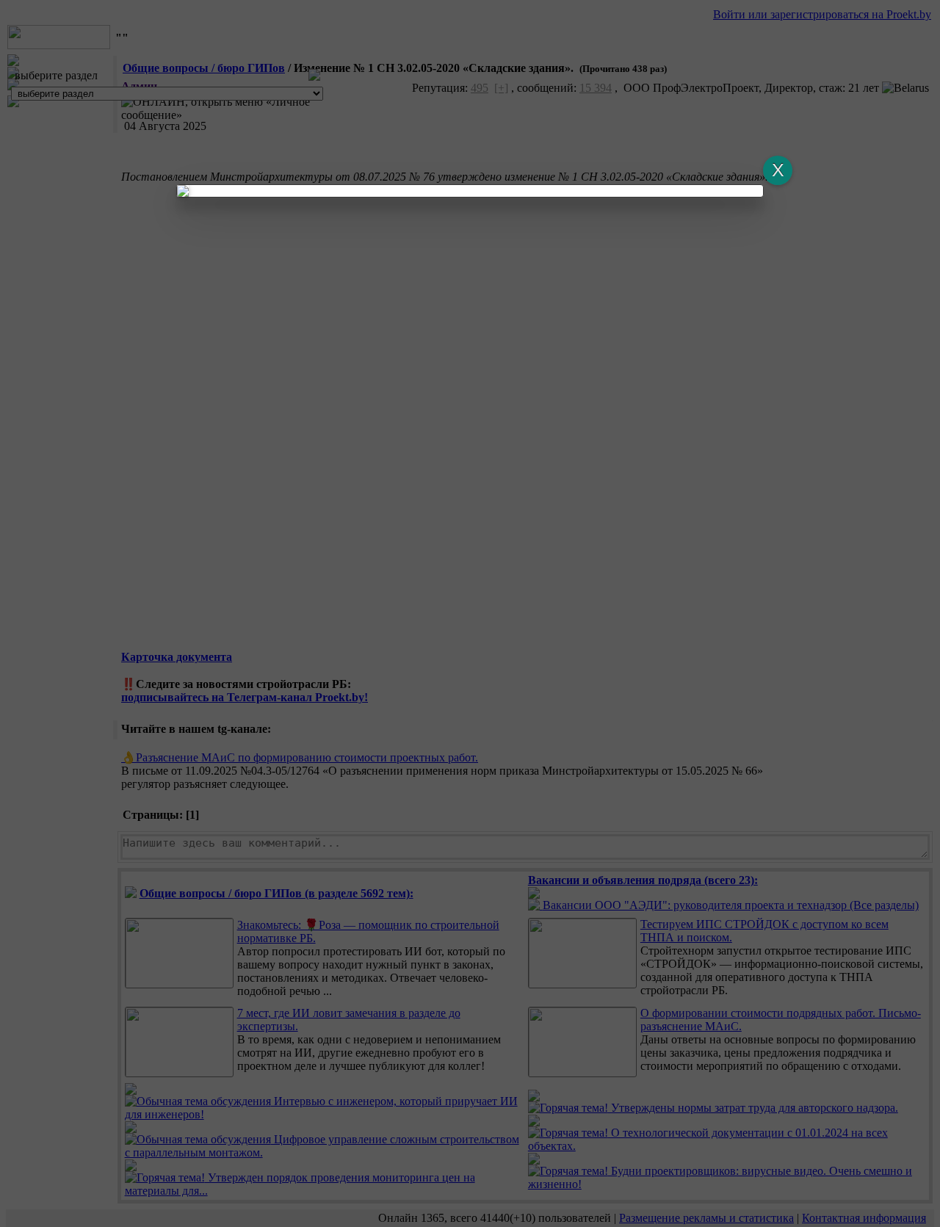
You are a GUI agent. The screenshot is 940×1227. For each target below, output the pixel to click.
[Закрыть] (777, 170)
